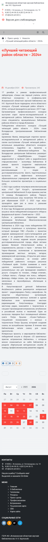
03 (5, 405)
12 (18, 411)
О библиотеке (16, 489)
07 (30, 405)
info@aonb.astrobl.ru (13, 15)
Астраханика (15, 503)
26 (18, 422)
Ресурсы (14, 495)
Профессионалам (17, 500)
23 (43, 417)
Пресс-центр (15, 498)
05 (18, 405)
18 (11, 417)
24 (5, 422)
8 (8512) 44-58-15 (25, 12)
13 (24, 411)
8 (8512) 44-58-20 (11, 12)
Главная (13, 486)
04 (11, 405)
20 (24, 417)
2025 (25, 387)
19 (18, 417)
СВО (12, 509)
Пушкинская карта (18, 506)
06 (24, 405)
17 (5, 417)
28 (30, 422)
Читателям (14, 492)
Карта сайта (15, 511)
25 (11, 422)
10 (5, 411)
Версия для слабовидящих (21, 19)
